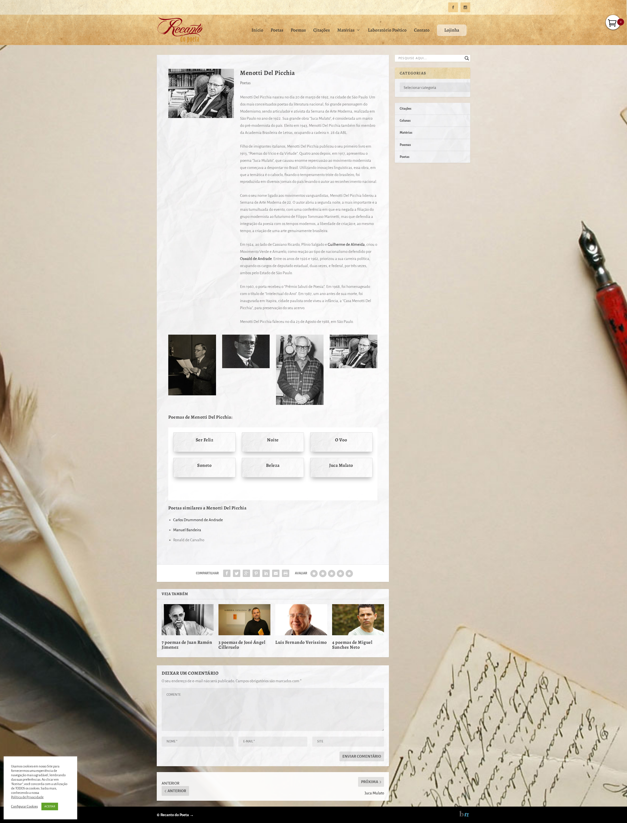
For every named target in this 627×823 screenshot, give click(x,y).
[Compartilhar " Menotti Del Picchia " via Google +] (246, 573)
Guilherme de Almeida (346, 244)
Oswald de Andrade (256, 259)
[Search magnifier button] (466, 58)
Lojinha (451, 30)
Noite (273, 440)
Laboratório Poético (387, 30)
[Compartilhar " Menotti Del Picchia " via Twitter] (236, 573)
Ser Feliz (205, 440)
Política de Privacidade (27, 797)
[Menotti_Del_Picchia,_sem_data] (192, 394)
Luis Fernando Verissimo (301, 642)
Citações (321, 30)
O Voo (341, 440)
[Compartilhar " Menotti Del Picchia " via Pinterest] (256, 573)
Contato (422, 30)
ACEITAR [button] (49, 806)
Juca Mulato (341, 465)
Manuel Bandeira (187, 530)
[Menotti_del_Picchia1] (246, 367)
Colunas (405, 120)
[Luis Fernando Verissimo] (301, 619)
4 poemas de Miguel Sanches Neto (352, 644)
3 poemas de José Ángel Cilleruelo (241, 644)
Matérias (346, 30)
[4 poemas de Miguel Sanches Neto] (358, 619)
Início (257, 30)
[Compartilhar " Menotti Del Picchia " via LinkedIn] (266, 573)
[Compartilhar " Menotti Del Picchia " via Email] (276, 573)
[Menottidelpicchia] (300, 403)
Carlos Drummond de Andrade (198, 520)
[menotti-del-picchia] (353, 367)
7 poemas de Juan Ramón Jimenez (187, 644)
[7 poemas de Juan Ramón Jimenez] (188, 619)
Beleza (273, 465)
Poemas (298, 30)
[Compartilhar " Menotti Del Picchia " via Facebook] (227, 573)
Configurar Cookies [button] (24, 806)
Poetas (277, 30)
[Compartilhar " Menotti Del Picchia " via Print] (285, 573)
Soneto (204, 465)
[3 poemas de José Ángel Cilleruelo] (244, 619)
